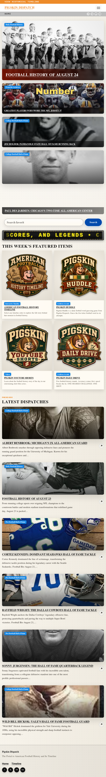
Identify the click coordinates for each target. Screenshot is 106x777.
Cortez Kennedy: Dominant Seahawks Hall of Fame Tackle (49, 554)
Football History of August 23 (26, 498)
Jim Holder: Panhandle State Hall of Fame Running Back (39, 144)
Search (93, 222)
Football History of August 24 (42, 75)
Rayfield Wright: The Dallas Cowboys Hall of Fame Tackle (49, 610)
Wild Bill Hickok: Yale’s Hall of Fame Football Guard (45, 721)
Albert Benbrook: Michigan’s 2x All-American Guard (44, 443)
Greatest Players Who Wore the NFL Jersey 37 (33, 110)
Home (5, 763)
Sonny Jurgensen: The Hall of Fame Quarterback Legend (47, 666)
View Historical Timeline (22, 2)
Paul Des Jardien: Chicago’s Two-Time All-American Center (48, 210)
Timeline (16, 763)
